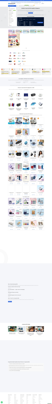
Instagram (40, 403)
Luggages (9, 403)
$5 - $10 (24, 19)
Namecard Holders (34, 402)
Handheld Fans (15, 402)
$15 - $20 (30, 19)
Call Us (43, 0)
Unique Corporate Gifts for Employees (21, 333)
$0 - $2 (19, 19)
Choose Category (20, 20)
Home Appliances (15, 403)
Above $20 (34, 19)
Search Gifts (40, 22)
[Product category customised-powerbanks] (18, 96)
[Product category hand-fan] (26, 105)
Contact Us (10, 301)
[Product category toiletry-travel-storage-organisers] (18, 106)
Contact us (32, 172)
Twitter (39, 402)
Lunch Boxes (9, 402)
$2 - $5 (21, 19)
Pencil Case (34, 403)
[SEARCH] (40, 3)
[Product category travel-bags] (33, 95)
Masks (27, 403)
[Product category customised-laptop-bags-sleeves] (26, 96)
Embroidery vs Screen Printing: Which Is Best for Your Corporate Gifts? (30, 334)
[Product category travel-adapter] (40, 105)
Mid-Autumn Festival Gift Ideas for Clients (12, 333)
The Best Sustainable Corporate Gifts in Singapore (40, 334)
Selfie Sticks (21, 403)
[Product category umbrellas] (33, 105)
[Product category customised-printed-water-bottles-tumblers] (11, 106)
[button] (51, 71)
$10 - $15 (27, 19)
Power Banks (21, 402)
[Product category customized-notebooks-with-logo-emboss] (11, 96)
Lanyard (27, 402)
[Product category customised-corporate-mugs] (40, 95)
